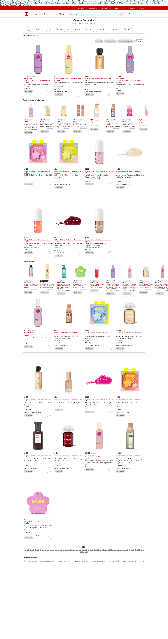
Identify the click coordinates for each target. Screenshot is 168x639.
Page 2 (32, 550)
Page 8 (62, 550)
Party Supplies (43, 3)
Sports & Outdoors (128, 1)
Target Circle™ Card (93, 8)
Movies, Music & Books (32, 3)
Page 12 (84, 550)
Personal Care (118, 1)
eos (25, 86)
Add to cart (28, 91)
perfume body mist (81, 561)
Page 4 (42, 550)
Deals (84, 3)
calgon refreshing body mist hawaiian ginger (41, 561)
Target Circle (20, 5)
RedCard (13, 5)
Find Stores (27, 5)
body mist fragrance (98, 561)
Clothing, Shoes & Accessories (42, 1)
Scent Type (60, 30)
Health (139, 1)
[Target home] (26, 14)
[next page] (89, 547)
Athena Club (119, 179)
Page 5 (47, 550)
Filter (28, 30)
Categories (36, 14)
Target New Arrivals (6, 1)
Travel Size (89, 30)
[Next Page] (143, 30)
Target (74, 23)
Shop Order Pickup (144, 3)
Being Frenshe (58, 340)
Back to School (17, 1)
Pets (135, 1)
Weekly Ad (135, 3)
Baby (107, 1)
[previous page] (78, 547)
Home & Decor (57, 1)
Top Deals (117, 3)
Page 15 (102, 550)
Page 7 (57, 550)
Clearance (89, 3)
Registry (7, 5)
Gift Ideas (51, 3)
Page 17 (113, 550)
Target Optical (77, 3)
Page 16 (108, 550)
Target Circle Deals (126, 3)
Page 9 (67, 550)
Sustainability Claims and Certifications (109, 30)
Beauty (111, 1)
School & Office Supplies (154, 1)
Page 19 (125, 550)
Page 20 (131, 550)
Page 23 (85, 552)
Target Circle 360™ (107, 8)
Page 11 (78, 550)
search (123, 14)
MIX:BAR (87, 86)
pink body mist (113, 561)
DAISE (25, 179)
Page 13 (90, 550)
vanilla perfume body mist (130, 561)
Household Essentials (99, 1)
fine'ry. (25, 463)
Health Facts (79, 30)
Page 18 (119, 550)
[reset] (120, 14)
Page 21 (137, 550)
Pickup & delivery (58, 14)
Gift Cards (57, 3)
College (24, 1)
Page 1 (27, 550)
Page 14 (96, 550)
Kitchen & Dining (67, 1)
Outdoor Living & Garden (80, 1)
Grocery (90, 1)
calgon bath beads (64, 561)
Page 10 (72, 550)
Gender (127, 30)
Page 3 (37, 550)
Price (69, 30)
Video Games (20, 3)
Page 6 (52, 550)
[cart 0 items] (142, 14)
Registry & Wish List (120, 8)
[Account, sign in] (132, 14)
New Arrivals (96, 3)
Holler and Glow (89, 179)
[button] (28, 120)
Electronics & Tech (10, 3)
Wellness (144, 1)
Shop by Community (67, 3)
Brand (51, 30)
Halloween (30, 1)
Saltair (56, 405)
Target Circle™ (80, 8)
